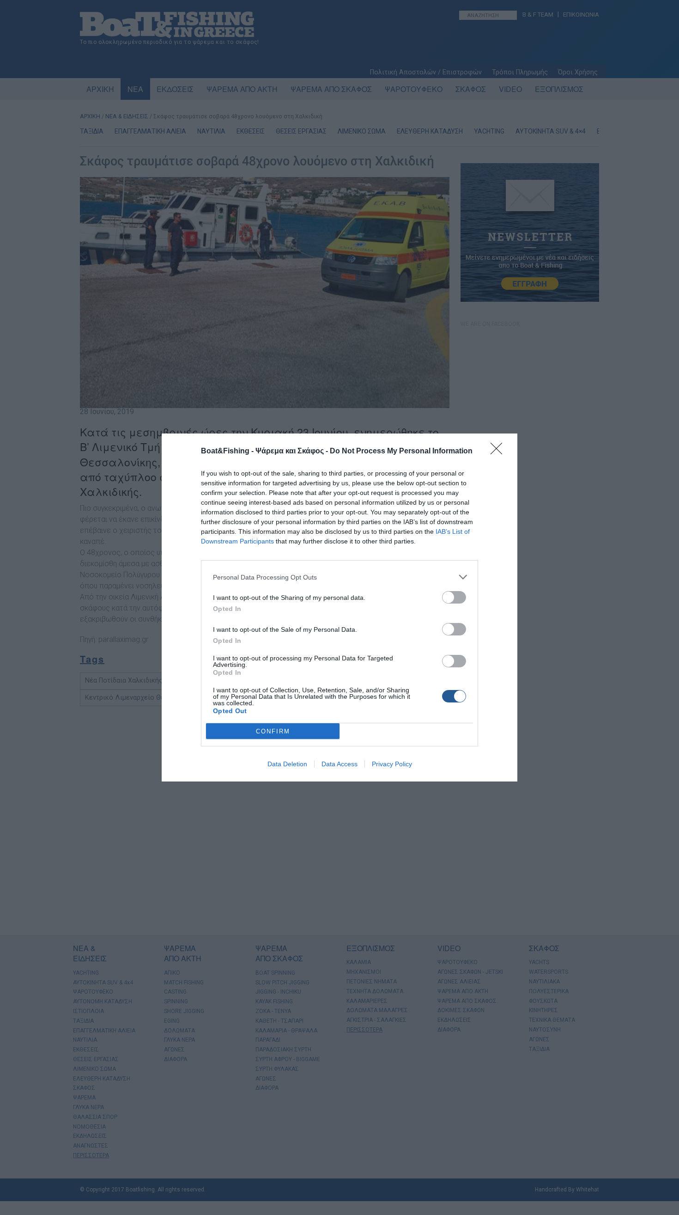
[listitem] (339, 577)
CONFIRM (273, 731)
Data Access (339, 764)
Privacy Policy (392, 764)
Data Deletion (287, 764)
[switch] (454, 597)
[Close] (499, 451)
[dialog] (339, 607)
